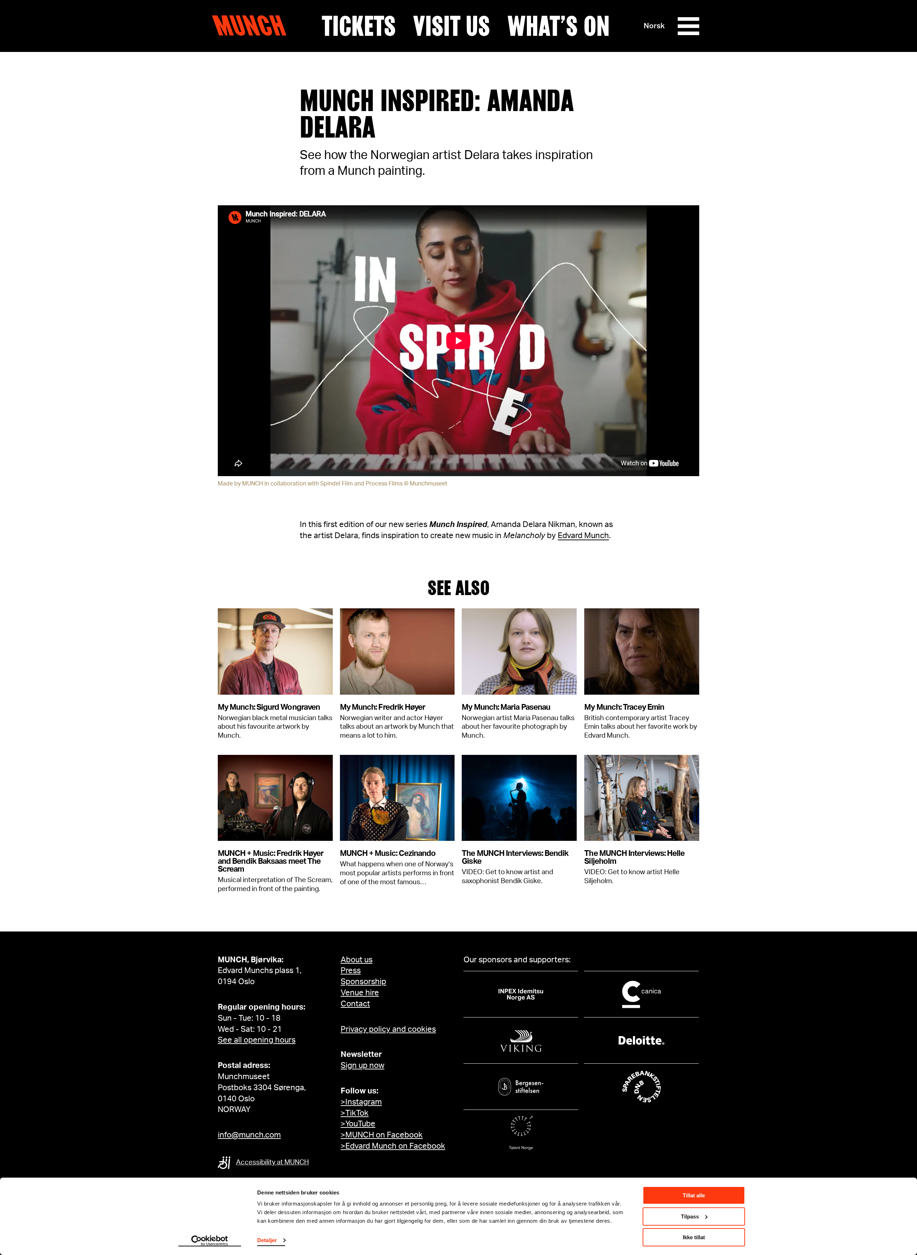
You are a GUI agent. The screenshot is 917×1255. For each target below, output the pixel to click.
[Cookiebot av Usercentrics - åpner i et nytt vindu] (209, 1241)
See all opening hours (257, 1040)
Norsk (654, 26)
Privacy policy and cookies (388, 1029)
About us (357, 960)
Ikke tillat (694, 1237)
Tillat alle (694, 1195)
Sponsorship (363, 982)
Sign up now (362, 1065)
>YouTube (358, 1124)
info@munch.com (249, 1135)
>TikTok (355, 1113)
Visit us (451, 26)
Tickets (359, 26)
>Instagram (361, 1102)
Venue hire (360, 993)
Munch (253, 26)
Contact (355, 1004)
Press (351, 970)
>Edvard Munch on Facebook (393, 1146)
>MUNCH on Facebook (382, 1135)
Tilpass (690, 1216)
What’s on (558, 26)
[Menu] (688, 26)
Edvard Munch (583, 536)
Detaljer (267, 1240)
